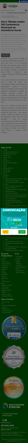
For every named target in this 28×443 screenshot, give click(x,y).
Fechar (5, 232)
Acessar (22, 232)
